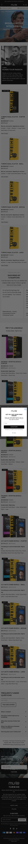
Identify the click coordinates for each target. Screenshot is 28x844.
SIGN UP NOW (14, 427)
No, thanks (14, 433)
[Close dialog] (25, 409)
